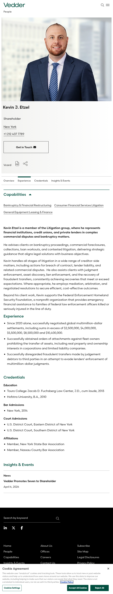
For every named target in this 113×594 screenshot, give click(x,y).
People (8, 11)
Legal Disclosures (88, 557)
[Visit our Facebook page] (22, 528)
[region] (56, 579)
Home (7, 545)
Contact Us (47, 563)
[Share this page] (25, 163)
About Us (46, 545)
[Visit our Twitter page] (13, 528)
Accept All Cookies (78, 588)
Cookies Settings (12, 588)
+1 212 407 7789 (14, 133)
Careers (45, 557)
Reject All (99, 588)
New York (10, 126)
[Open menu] (107, 5)
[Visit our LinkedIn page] (5, 528)
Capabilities (11, 557)
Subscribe (83, 545)
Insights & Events (14, 563)
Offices (44, 551)
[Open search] (102, 5)
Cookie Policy (66, 582)
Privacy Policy (85, 563)
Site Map (82, 551)
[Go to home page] (14, 5)
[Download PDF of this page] (17, 163)
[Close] (108, 568)
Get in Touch (24, 147)
